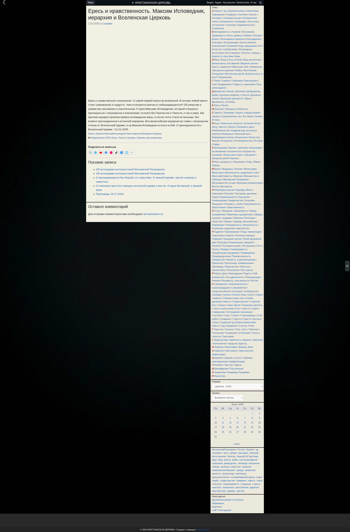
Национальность (228, 197)
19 (230, 427)
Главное (225, 81)
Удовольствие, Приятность (227, 340)
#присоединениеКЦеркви (139, 133)
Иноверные (228, 134)
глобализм (217, 463)
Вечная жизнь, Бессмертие (225, 63)
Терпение (253, 329)
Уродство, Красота (237, 343)
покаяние (246, 467)
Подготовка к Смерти (223, 235)
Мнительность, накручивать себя (241, 172)
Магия (217, 169)
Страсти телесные (252, 319)
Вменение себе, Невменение (247, 67)
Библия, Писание (252, 35)
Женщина (230, 109)
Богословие (218, 53)
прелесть (216, 473)
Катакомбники (219, 151)
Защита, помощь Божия (247, 113)
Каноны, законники (238, 148)
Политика (222, 242)
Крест (240, 155)
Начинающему (219, 200)
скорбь (215, 480)
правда (240, 470)
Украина (247, 340)
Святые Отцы (239, 295)
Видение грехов (249, 63)
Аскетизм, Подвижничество (240, 25)
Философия (231, 347)
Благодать (217, 42)
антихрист (217, 453)
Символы (217, 298)
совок (259, 480)
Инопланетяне (242, 134)
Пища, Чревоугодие (251, 232)
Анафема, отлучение (237, 14)
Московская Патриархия (235, 179)
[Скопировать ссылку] (90, 152)
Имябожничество (221, 130)
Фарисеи (219, 347)
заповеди (242, 463)
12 (230, 422)
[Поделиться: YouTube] (101, 152)
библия (233, 453)
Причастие (217, 263)
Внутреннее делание (223, 70)
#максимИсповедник (114, 133)
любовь (216, 467)
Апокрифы (240, 21)
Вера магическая (252, 60)
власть (227, 460)
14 (245, 422)
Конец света (230, 155)
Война (239, 70)
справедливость (231, 484)
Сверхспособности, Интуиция (227, 291)
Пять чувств (247, 270)
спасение (216, 484)
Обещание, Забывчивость (235, 211)
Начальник (243, 197)
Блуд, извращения (247, 46)
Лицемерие (239, 162)
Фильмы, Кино (246, 347)
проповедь (240, 473)
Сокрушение (218, 312)
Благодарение (253, 39)
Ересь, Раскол (119, 137)
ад (257, 449)
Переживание (232, 232)
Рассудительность (235, 277)
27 (237, 432)
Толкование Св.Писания (237, 333)
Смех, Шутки (234, 305)
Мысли (215, 186)
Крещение (250, 155)
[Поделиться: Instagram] (111, 152)
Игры (216, 123)
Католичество (235, 151)
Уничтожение (219, 343)
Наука (215, 197)
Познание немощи (244, 235)
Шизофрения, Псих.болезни (229, 368)
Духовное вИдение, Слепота (234, 95)
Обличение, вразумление (240, 214)
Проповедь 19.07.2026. (110, 194)
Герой (217, 81)
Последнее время (231, 246)
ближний (254, 453)
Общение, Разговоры (244, 218)
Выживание (226, 77)
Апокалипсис (227, 21)
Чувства (228, 365)
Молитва (238, 176)
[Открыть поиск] (260, 2)
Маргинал (217, 507)
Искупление (241, 137)
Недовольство (235, 200)
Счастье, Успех (246, 326)
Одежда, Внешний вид (245, 221)
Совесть (246, 308)
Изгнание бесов (252, 123)
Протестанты (218, 270)
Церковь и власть (233, 358)
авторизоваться (153, 214)
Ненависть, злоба (233, 204)
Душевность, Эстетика (223, 102)
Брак (237, 56)
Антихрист (217, 18)
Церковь (131, 137)
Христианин (231, 351)
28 (245, 432)
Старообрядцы (248, 315)
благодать (243, 453)
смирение (241, 480)
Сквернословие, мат (233, 298)
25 (223, 432)
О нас (217, 211)
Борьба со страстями (222, 56)
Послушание (248, 246)
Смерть (222, 305)
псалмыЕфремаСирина (243, 477)
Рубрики (216, 381)
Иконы (232, 127)
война (235, 460)
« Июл (236, 444)
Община (228, 221)
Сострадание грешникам (239, 312)
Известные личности (231, 123)
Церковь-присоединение (149, 137)
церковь (231, 491)
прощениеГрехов (220, 477)
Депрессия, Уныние (224, 91)
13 (237, 422)
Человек (218, 365)
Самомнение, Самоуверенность (230, 284)
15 (252, 422)
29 (252, 432)
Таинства (218, 329)
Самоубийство (238, 288)
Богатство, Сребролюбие (225, 49)
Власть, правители (221, 67)
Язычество (219, 376)
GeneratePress (203, 529)
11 (223, 422)
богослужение (219, 456)
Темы (90, 2)
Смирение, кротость (252, 305)
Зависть (218, 113)
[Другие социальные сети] (132, 152)
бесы (226, 453)
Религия (216, 280)
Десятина (240, 91)
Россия (254, 280)
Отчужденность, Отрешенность (241, 225)
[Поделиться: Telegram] (95, 152)
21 (245, 427)
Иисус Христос (219, 127)
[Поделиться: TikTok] (116, 152)
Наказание (217, 193)
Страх (215, 322)
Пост (259, 246)
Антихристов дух (232, 18)
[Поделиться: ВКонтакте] (121, 152)
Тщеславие (228, 336)
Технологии (218, 333)
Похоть (215, 249)
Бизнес (215, 39)
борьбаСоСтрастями (247, 456)
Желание (219, 109)
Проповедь (217, 267)
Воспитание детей (234, 74)
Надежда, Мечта (244, 190)
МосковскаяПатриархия (224, 449)
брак (214, 460)
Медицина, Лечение (232, 169)
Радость (247, 273)
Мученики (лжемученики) (249, 183)
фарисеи (254, 487)
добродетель (230, 463)
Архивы (216, 393)
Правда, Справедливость (234, 249)
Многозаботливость (222, 176)
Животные (242, 109)
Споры (235, 315)
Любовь (216, 165)
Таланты (229, 329)
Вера (216, 60)
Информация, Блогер (223, 137)
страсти (256, 484)
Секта (251, 295)
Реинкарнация (253, 277)
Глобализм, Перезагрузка (244, 81)
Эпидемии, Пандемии (238, 372)
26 (230, 432)
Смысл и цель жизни (223, 308)
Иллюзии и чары (245, 127)
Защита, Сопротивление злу (226, 116)
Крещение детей (220, 158)
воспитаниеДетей (248, 460)
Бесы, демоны (235, 35)
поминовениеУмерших (223, 470)
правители (250, 470)
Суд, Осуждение (229, 326)
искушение (254, 463)
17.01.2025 (93, 23)
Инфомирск (218, 503)
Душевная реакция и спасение (227, 500)
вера (220, 460)
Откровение (218, 225)
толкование (228, 487)
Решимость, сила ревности (235, 280)
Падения (218, 232)
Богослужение (233, 53)
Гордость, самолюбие (244, 84)
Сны (237, 308)
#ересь (91, 133)
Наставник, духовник (245, 193)
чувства (240, 491)
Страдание (225, 319)
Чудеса (237, 365)
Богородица (245, 49)
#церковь (157, 133)
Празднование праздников (225, 253)
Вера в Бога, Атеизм (231, 60)
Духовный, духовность (232, 98)
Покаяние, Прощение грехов (226, 239)
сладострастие (227, 480)
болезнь (232, 456)
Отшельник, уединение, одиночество (230, 228)
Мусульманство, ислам (223, 183)
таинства (216, 487)
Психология (233, 270)
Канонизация (220, 148)
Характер (219, 351)
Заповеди (229, 113)
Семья (258, 295)
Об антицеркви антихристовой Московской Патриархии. (130, 169)
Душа (248, 98)
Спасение (217, 315)
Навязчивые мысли (224, 190)
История (258, 141)
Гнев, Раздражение (221, 84)
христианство (219, 491)
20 (237, 427)
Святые (227, 295)
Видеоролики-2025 (100, 137)
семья (259, 477)
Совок (255, 308)
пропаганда (228, 473)
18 (223, 427)
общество (236, 467)
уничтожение (242, 487)
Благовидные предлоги (233, 39)
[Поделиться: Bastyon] (127, 152)
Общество (217, 221)
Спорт (227, 315)
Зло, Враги (247, 116)
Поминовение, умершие (241, 242)
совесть (251, 480)
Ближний (232, 46)
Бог (260, 46)
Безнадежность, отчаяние (227, 32)
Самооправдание (221, 288)
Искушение (227, 141)
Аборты (218, 11)
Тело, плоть (241, 329)
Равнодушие (235, 273)
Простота (245, 267)
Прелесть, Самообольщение (240, 260)
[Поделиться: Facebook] (106, 152)
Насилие (228, 193)
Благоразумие (231, 42)
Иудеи (216, 144)
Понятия (216, 246)
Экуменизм (219, 372)
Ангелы (253, 14)
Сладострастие (240, 301)
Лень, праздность (223, 162)
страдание (245, 484)
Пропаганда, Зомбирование (238, 263)
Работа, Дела (220, 273)
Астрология (218, 28)
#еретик (100, 133)
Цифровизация (237, 361)
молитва (225, 467)
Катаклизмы (256, 148)
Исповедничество (243, 141)
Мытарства (226, 186)
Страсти (237, 319)
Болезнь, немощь (250, 53)
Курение (234, 158)
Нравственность (235, 207)
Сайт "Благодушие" (222, 510)
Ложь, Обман (253, 162)
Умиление (258, 340)
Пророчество (231, 267)
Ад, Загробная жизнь (234, 11)
